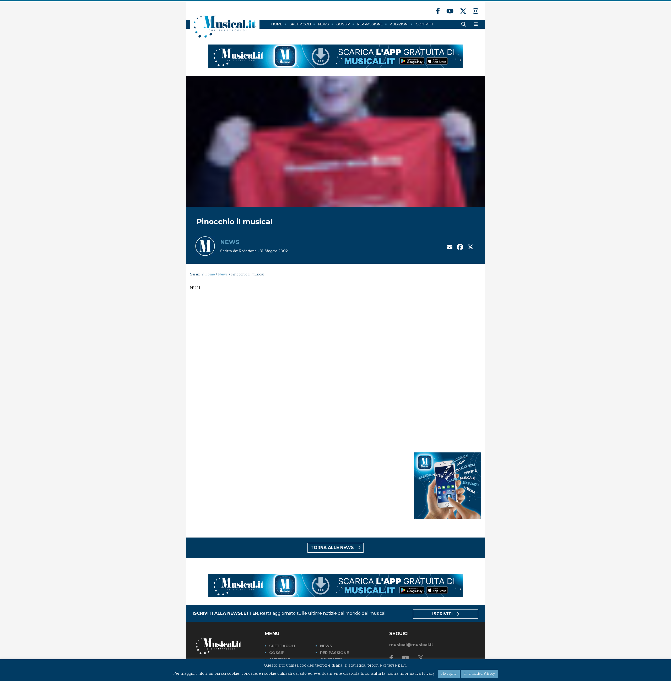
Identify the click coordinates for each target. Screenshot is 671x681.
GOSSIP (276, 652)
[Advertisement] (447, 363)
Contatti (424, 24)
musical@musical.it (411, 644)
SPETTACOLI (282, 646)
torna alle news (333, 547)
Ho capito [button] (449, 674)
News (323, 24)
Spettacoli (300, 24)
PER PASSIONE (334, 652)
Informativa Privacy (479, 674)
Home (276, 24)
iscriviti (443, 613)
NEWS (326, 646)
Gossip (343, 24)
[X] (470, 247)
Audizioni (399, 24)
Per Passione (370, 24)
